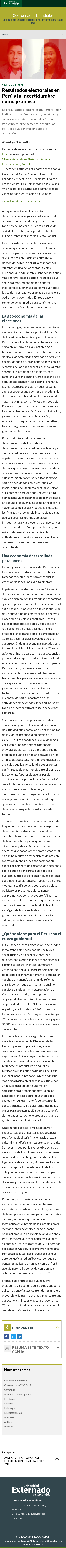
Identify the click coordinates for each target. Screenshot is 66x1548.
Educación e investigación (17, 1394)
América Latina (13, 1457)
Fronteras (9, 1398)
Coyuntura (9, 1389)
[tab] (32, 1327)
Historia (8, 1403)
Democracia (33, 1457)
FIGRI (6, 154)
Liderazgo (9, 1408)
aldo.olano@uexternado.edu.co (22, 201)
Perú (7, 1464)
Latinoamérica (35, 1461)
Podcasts (9, 1417)
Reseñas (8, 1426)
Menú (5, 34)
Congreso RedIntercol (15, 1380)
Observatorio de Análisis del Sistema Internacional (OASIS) (26, 161)
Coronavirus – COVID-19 (17, 1385)
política (8, 1421)
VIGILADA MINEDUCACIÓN (33, 1536)
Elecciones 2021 (13, 1461)
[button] (62, 41)
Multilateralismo (13, 1412)
